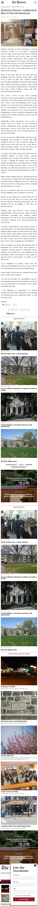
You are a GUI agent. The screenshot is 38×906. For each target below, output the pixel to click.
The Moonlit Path (7, 755)
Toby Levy (15, 17)
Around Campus (5, 6)
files (21, 465)
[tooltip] (9, 310)
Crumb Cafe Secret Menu (9, 791)
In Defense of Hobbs (8, 686)
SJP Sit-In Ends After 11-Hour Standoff (14, 353)
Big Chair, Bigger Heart (9, 461)
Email (14, 888)
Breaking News (15, 6)
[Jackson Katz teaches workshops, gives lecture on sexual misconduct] (19, 494)
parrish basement (19, 467)
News (22, 6)
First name (16, 875)
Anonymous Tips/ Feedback (9, 904)
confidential (11, 465)
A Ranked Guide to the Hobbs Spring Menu (16, 826)
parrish (28, 465)
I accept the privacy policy (23, 895)
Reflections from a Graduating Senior (14, 721)
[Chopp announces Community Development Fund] (19, 478)
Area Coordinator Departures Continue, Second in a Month (19, 389)
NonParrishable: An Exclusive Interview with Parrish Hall (16, 425)
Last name (16, 882)
